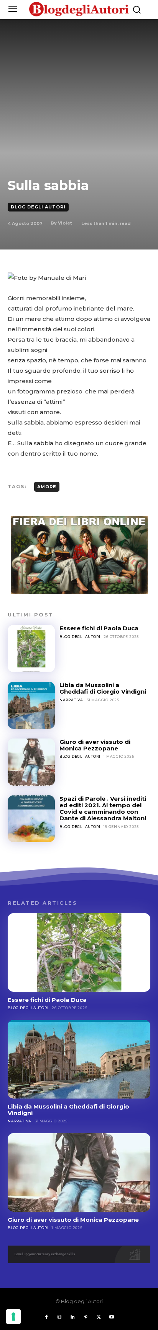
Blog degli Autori (38, 207)
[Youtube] (111, 1317)
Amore (46, 486)
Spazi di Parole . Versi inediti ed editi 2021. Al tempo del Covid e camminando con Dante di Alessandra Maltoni (102, 808)
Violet (65, 223)
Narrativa (71, 700)
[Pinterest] (85, 1317)
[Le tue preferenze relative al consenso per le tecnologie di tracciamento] (13, 1316)
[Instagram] (59, 1317)
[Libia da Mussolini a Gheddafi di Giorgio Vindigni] (31, 705)
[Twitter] (98, 1317)
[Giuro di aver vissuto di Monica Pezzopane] (31, 762)
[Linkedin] (72, 1317)
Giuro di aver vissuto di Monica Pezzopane (94, 745)
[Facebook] (46, 1317)
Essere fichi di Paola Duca (98, 628)
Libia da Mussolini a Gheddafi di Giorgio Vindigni (102, 688)
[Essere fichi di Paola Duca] (31, 648)
